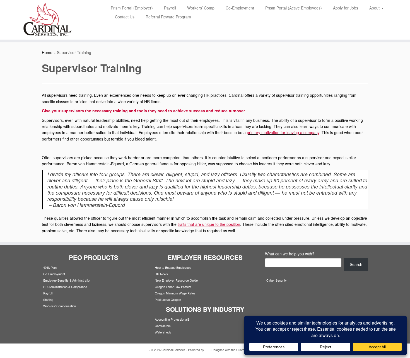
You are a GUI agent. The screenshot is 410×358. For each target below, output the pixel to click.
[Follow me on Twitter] (52, 350)
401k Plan (50, 267)
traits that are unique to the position (209, 224)
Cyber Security (276, 280)
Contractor (162, 325)
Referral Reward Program (168, 17)
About (375, 8)
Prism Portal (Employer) (132, 8)
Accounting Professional (171, 319)
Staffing (48, 299)
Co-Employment (240, 8)
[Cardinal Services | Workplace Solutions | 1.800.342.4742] (47, 20)
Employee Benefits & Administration (67, 280)
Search (356, 264)
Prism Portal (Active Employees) (293, 8)
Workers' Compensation (59, 306)
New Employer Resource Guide (176, 280)
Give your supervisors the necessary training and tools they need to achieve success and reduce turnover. (144, 110)
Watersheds (163, 332)
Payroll (170, 8)
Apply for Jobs (345, 8)
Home (47, 52)
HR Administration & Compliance (65, 286)
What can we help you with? (289, 254)
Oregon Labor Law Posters (173, 286)
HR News (161, 274)
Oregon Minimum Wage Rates (175, 293)
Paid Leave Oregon (168, 299)
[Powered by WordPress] (207, 348)
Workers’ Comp (200, 8)
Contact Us (124, 17)
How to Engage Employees (173, 267)
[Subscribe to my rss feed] (45, 350)
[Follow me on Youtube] (66, 350)
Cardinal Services (173, 349)
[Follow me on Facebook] (59, 350)
